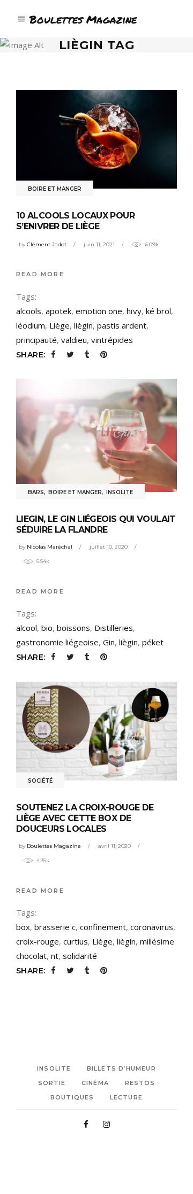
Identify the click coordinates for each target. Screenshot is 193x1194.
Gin (109, 642)
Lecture (126, 1097)
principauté (36, 339)
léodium (30, 325)
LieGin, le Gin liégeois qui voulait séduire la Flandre (96, 524)
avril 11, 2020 (114, 845)
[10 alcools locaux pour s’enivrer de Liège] (96, 139)
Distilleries (113, 627)
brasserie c (55, 927)
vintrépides (112, 339)
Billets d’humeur (121, 1068)
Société (40, 780)
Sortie (52, 1083)
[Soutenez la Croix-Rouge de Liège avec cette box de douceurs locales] (96, 731)
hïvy (134, 311)
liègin (83, 325)
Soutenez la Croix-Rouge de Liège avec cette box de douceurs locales (84, 818)
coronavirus (151, 927)
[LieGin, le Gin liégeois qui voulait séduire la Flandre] (96, 435)
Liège (59, 325)
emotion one (99, 311)
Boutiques (72, 1097)
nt (54, 955)
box (23, 927)
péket (153, 642)
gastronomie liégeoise (57, 642)
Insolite (119, 492)
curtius (75, 941)
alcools (28, 311)
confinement (103, 927)
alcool (26, 627)
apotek (58, 311)
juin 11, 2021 (99, 244)
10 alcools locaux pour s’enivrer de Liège (75, 220)
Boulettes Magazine (54, 845)
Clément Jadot (46, 244)
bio (47, 627)
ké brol (158, 311)
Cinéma (95, 1083)
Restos (140, 1083)
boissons (73, 627)
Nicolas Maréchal (49, 546)
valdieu (74, 339)
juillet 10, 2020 (109, 546)
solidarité (80, 955)
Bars (36, 492)
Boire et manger (54, 188)
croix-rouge (37, 941)
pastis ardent (121, 325)
